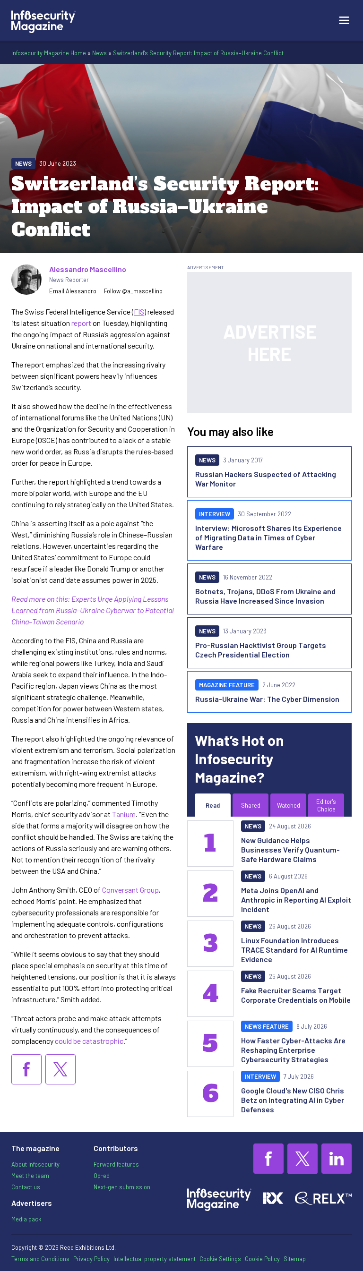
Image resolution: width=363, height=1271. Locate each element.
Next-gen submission (122, 1187)
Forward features (116, 1164)
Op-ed (102, 1175)
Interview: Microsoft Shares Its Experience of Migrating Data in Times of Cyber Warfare (268, 537)
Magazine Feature (227, 685)
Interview (214, 514)
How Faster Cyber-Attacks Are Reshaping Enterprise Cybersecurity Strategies (293, 1050)
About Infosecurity (35, 1164)
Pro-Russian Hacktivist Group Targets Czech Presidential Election (260, 649)
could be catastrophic (89, 1040)
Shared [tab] (250, 805)
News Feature (267, 1026)
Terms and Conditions (40, 1258)
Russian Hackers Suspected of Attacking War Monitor (265, 478)
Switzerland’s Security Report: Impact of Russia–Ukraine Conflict (198, 53)
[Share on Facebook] (26, 1069)
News (99, 53)
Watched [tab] (288, 805)
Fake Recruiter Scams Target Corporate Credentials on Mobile (296, 995)
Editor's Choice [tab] (326, 805)
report (81, 322)
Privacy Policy (91, 1258)
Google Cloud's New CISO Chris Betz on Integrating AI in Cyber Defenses (292, 1100)
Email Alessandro (72, 291)
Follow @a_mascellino (133, 291)
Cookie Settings (220, 1258)
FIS (139, 311)
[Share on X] (60, 1069)
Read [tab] (213, 805)
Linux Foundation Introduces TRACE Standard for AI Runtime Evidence (294, 950)
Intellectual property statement (154, 1258)
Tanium (124, 814)
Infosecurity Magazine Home (48, 53)
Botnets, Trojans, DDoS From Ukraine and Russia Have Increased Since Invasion (265, 596)
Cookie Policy (262, 1258)
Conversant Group (130, 889)
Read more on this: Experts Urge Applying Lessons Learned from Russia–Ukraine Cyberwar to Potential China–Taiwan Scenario (92, 610)
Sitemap (295, 1258)
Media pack (26, 1219)
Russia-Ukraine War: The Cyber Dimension (267, 698)
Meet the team (30, 1175)
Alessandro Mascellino (87, 268)
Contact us (25, 1187)
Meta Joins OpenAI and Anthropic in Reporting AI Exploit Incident (296, 899)
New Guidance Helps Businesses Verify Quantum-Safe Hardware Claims (290, 849)
